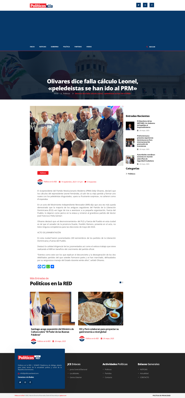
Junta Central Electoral (78, 369)
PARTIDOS (78, 47)
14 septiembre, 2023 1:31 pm (72, 182)
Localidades (74, 373)
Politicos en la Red (19, 395)
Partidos (108, 373)
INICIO (32, 47)
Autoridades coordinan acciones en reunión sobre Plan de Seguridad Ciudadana (146, 157)
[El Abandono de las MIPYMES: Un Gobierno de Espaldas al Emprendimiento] (130, 126)
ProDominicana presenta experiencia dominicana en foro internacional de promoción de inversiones (145, 141)
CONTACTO (144, 377)
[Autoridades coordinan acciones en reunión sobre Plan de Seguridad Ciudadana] (130, 159)
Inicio (56, 93)
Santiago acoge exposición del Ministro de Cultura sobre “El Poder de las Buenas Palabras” (52, 331)
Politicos (66, 93)
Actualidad (144, 373)
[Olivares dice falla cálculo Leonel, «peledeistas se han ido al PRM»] (76, 135)
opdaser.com (62, 395)
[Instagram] (145, 5)
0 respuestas (91, 182)
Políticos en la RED (50, 182)
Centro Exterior (76, 377)
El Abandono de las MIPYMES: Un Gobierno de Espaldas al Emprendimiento (146, 124)
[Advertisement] (92, 27)
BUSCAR (152, 47)
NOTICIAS (42, 47)
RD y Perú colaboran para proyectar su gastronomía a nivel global (99, 330)
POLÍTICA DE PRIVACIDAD (161, 395)
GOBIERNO (54, 47)
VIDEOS (89, 47)
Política (66, 47)
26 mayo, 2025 (144, 130)
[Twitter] (138, 5)
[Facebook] (152, 5)
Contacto (108, 377)
